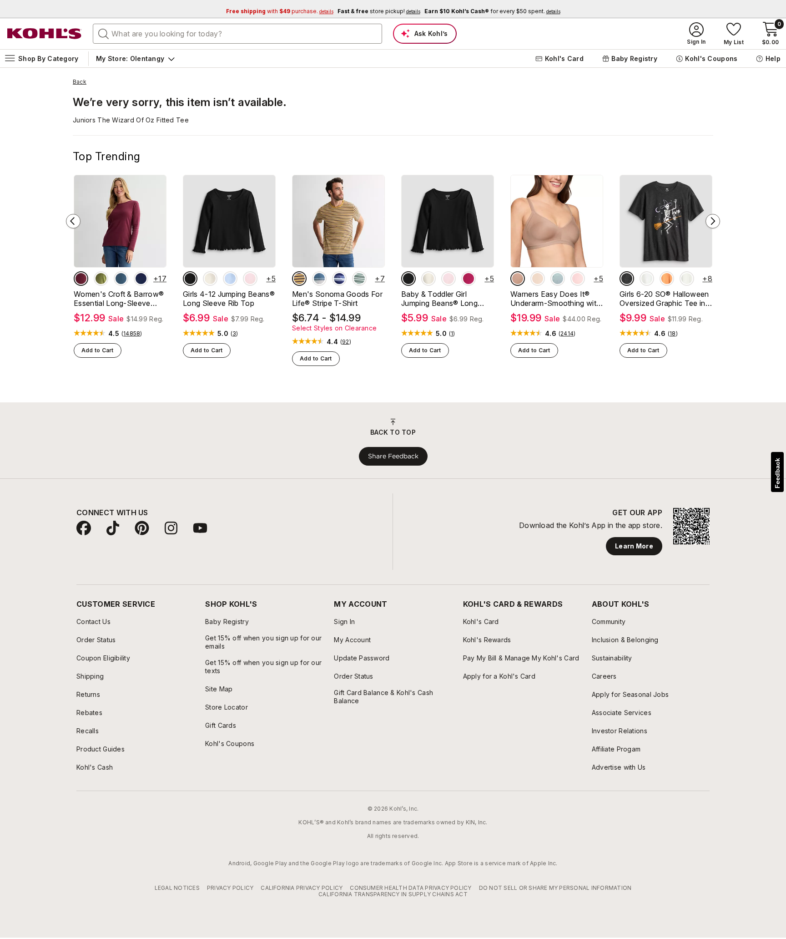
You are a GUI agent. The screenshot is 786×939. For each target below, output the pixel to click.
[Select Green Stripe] (359, 278)
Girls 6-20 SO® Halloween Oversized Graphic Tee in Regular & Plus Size (664, 298)
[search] (103, 33)
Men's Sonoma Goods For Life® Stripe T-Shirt (337, 298)
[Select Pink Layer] (250, 278)
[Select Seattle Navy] (141, 278)
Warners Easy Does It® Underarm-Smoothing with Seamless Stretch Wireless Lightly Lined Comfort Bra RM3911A (555, 298)
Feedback (777, 473)
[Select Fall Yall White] (687, 278)
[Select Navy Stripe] (339, 278)
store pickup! (379, 11)
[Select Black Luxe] (190, 278)
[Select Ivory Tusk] (210, 278)
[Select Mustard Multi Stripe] (299, 278)
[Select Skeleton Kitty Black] (627, 278)
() (131, 333)
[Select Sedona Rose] (468, 278)
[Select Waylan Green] (101, 278)
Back (79, 82)
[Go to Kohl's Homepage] (44, 33)
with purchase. (279, 11)
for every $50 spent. (492, 11)
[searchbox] (237, 34)
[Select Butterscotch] (537, 278)
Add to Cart (97, 350)
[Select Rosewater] (577, 278)
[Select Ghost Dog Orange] (667, 278)
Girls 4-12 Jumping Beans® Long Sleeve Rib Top (229, 298)
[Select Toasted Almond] (517, 278)
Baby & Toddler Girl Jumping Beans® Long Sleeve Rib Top (439, 298)
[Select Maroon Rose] (81, 278)
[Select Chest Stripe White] (319, 278)
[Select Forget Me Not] (557, 278)
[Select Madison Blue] (121, 278)
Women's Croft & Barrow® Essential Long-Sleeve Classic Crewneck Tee (119, 298)
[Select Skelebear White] (647, 278)
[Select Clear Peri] (230, 278)
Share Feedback (393, 456)
